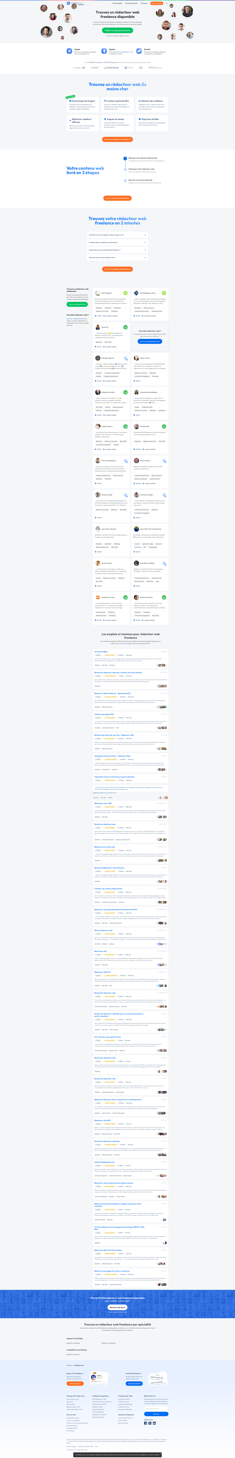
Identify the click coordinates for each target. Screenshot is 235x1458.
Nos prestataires (72, 1425)
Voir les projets (117, 3)
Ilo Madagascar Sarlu (148, 293)
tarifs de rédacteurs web (125, 52)
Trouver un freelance (73, 1420)
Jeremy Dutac (107, 563)
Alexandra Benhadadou (148, 392)
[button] (117, 235)
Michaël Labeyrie (108, 358)
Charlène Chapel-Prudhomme (146, 495)
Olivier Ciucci (145, 358)
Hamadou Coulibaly (147, 563)
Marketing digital (98, 1412)
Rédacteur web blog (73, 1343)
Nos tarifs (70, 1402)
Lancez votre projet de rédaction (118, 198)
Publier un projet (156, 3)
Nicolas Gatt (144, 426)
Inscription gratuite (131, 3)
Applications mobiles (99, 1414)
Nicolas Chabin (107, 495)
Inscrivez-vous (124, 643)
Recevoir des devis (117, 1307)
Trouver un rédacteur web (77, 304)
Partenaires (70, 1431)
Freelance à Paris (124, 1399)
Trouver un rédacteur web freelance (117, 139)
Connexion (144, 3)
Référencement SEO (99, 1404)
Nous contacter (123, 1423)
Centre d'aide (122, 1420)
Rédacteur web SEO (73, 1354)
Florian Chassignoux (109, 461)
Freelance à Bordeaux (125, 1409)
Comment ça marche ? (125, 1418)
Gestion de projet (98, 1417)
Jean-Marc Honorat (109, 529)
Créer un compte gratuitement (150, 341)
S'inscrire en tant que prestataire (77, 1423)
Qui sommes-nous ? (73, 1399)
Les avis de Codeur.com (74, 1409)
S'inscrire (156, 1414)
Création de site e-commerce (102, 1402)
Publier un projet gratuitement (117, 30)
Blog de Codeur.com (73, 1407)
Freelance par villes (125, 1396)
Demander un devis (73, 1418)
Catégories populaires (100, 1396)
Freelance (69, 1365)
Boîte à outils (71, 1404)
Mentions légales (71, 1446)
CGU (96, 1446)
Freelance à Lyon (123, 1402)
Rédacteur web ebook (108, 1343)
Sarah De (105, 327)
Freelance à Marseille (125, 1404)
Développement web (99, 1399)
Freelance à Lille (123, 1407)
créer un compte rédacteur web (118, 36)
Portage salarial (72, 1428)
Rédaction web (97, 1407)
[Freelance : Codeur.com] (76, 3)
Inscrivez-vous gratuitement (76, 318)
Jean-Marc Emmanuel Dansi (150, 529)
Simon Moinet (145, 461)
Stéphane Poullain (108, 392)
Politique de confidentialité (85, 1446)
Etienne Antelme (146, 597)
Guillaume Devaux (108, 597)
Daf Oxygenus (107, 293)
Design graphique (98, 1409)
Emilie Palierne (107, 426)
